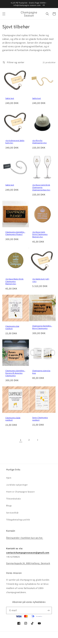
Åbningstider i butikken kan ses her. (24, 537)
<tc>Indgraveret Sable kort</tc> (14, 141)
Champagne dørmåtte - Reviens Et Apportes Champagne (15, 373)
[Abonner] (48, 610)
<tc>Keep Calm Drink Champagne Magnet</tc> (40, 234)
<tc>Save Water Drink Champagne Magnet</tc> (14, 281)
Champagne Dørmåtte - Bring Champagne (42, 327)
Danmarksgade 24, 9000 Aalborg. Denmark (28, 563)
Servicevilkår (12, 512)
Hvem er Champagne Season (20, 491)
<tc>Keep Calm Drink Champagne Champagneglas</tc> (41, 187)
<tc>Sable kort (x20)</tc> (40, 280)
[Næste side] (37, 440)
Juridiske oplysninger (17, 484)
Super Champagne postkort (40, 418)
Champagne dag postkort (12, 327)
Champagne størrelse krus (41, 371)
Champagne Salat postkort (12, 418)
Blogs (9, 505)
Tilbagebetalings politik (18, 519)
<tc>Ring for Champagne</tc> (39, 141)
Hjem (8, 477)
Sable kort (9, 98)
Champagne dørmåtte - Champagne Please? (15, 233)
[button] (3, 13)
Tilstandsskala (13, 498)
